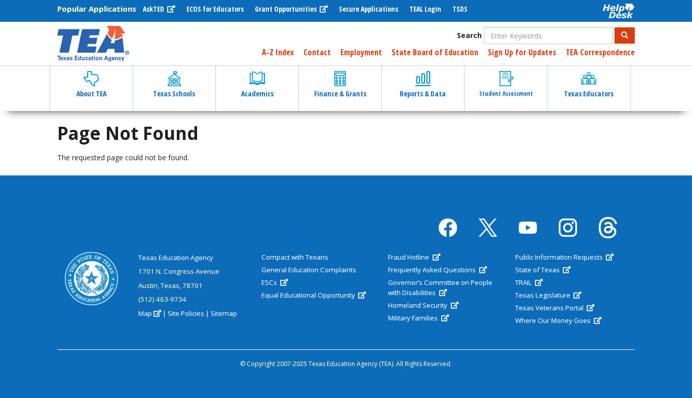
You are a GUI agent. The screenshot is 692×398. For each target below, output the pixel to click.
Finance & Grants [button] (340, 93)
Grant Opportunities (286, 9)
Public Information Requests (559, 257)
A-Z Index (278, 52)
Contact (317, 52)
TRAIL (524, 282)
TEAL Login (425, 9)
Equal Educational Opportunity (309, 295)
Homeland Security (418, 305)
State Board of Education (435, 52)
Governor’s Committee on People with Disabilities (440, 287)
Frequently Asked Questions (432, 269)
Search (469, 35)
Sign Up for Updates (522, 52)
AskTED (154, 9)
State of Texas (538, 269)
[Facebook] (448, 228)
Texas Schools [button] (174, 93)
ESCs (270, 282)
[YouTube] (528, 228)
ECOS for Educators (215, 9)
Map (145, 313)
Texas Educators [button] (588, 93)
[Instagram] (568, 228)
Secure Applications (368, 9)
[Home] (93, 43)
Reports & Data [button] (423, 93)
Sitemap (224, 313)
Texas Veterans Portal (550, 307)
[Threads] (608, 227)
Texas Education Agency (175, 257)
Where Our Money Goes (553, 320)
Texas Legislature (543, 295)
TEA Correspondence (600, 52)
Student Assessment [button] (506, 93)
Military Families (413, 317)
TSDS (460, 9)
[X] (488, 228)
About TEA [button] (91, 93)
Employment (361, 52)
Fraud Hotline (409, 257)
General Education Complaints (308, 269)
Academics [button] (257, 93)
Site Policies (186, 313)
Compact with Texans (294, 257)
